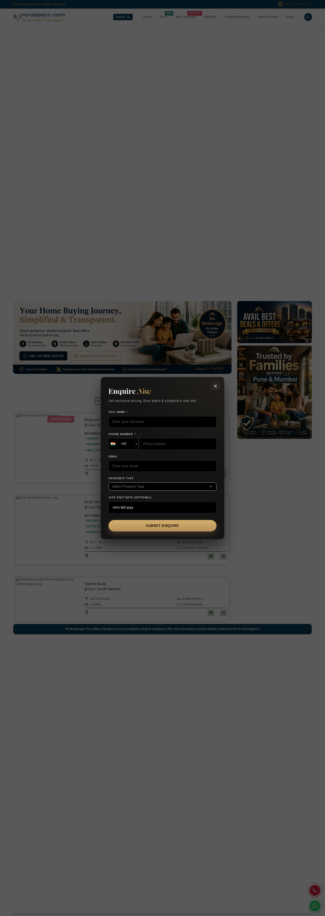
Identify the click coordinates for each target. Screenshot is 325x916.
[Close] (215, 386)
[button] (123, 444)
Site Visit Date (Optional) (130, 497)
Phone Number (122, 434)
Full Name (118, 412)
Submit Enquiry (162, 526)
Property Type (121, 478)
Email (113, 456)
